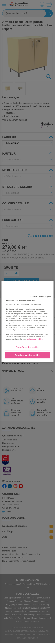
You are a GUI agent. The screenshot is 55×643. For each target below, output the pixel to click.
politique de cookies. (35, 339)
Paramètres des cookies (27, 347)
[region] (27, 321)
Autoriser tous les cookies (27, 355)
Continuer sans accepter (41, 296)
